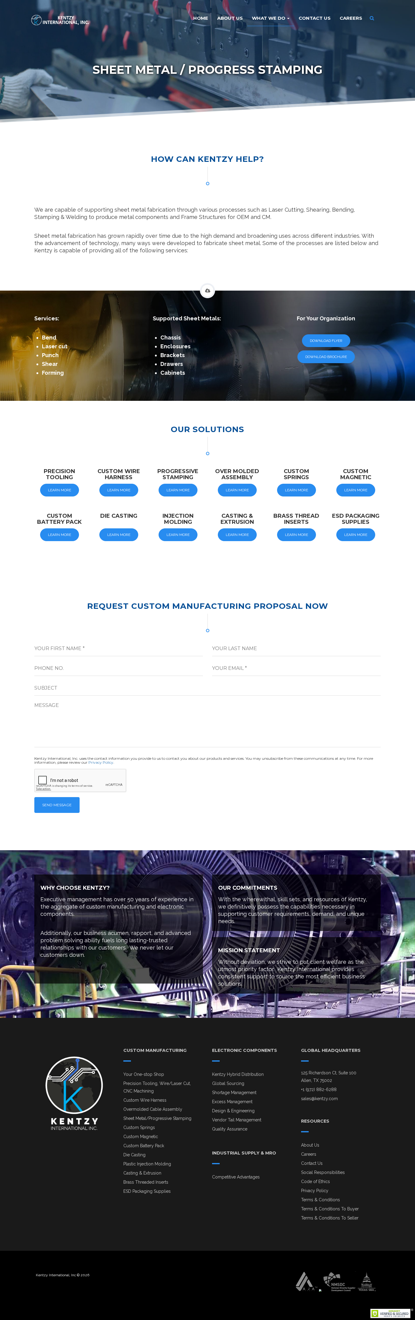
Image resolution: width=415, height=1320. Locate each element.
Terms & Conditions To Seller (329, 1218)
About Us (230, 18)
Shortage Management (234, 1092)
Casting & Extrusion (142, 1173)
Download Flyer (326, 341)
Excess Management (232, 1101)
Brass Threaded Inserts (145, 1182)
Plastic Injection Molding (147, 1163)
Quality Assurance (229, 1129)
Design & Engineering (233, 1110)
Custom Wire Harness (144, 1100)
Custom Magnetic (140, 1136)
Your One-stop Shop (143, 1074)
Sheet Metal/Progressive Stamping (157, 1118)
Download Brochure (326, 357)
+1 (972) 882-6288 (319, 1089)
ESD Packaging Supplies (147, 1191)
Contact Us (315, 18)
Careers (351, 18)
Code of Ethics (315, 1181)
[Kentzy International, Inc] (60, 18)
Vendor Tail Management (236, 1119)
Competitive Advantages (236, 1177)
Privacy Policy (100, 762)
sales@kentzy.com (319, 1098)
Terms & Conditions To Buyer (330, 1208)
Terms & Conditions (320, 1199)
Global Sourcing (228, 1083)
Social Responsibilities (323, 1172)
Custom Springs (139, 1127)
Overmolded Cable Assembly (152, 1109)
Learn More (59, 490)
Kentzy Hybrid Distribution (238, 1074)
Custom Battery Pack (143, 1145)
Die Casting (134, 1154)
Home (200, 18)
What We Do (269, 18)
